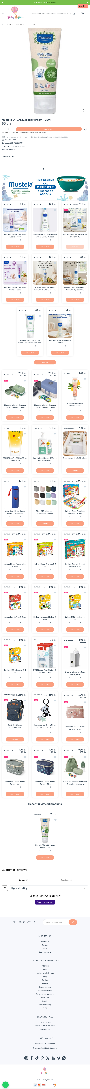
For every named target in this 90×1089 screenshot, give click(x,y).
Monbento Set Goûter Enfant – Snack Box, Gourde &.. (75, 783)
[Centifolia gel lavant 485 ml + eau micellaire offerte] (45, 443)
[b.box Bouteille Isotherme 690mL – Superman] (15, 496)
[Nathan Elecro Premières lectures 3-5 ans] (75, 496)
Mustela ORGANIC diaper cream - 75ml (45, 846)
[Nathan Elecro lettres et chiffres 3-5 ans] (75, 549)
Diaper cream (20, 146)
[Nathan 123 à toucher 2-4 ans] (75, 602)
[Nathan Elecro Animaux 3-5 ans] (45, 549)
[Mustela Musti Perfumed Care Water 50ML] (75, 220)
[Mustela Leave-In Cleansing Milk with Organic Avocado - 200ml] (75, 273)
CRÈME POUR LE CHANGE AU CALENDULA (15, 459)
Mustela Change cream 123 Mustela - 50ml (15, 288)
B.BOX (6, 481)
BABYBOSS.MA (69, 428)
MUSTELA (7, 204)
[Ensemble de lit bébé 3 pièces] (75, 443)
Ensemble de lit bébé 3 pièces (75, 458)
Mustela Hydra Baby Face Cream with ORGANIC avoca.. (30, 341)
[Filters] (5, 888)
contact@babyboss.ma (47, 1048)
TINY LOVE (38, 695)
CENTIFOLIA (38, 428)
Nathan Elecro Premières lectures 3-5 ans (75, 512)
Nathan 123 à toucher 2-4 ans (75, 618)
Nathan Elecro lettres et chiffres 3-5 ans (75, 565)
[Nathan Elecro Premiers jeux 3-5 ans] (15, 549)
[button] (2, 3)
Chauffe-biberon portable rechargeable (75, 673)
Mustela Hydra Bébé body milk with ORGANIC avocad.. (45, 288)
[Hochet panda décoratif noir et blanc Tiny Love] (45, 710)
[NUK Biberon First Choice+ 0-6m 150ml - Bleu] (45, 655)
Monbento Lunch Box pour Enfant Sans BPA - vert (15, 406)
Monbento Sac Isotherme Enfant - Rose (75, 728)
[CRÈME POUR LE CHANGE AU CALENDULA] (15, 443)
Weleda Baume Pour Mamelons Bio (75, 404)
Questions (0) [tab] (66, 880)
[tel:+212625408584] (87, 13)
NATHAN (67, 481)
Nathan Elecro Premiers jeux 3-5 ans (15, 565)
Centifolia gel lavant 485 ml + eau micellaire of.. (45, 459)
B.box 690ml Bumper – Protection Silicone (45, 512)
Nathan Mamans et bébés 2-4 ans (45, 618)
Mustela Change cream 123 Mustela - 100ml (15, 235)
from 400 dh (51, 3)
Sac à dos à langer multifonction (15, 726)
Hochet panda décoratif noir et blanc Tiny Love (45, 726)
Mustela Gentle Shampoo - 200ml (60, 341)
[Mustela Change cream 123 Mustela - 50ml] (15, 273)
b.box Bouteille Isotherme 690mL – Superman (15, 512)
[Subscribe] (72, 922)
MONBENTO (8, 374)
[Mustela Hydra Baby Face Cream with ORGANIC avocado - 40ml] (30, 326)
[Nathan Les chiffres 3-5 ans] (15, 602)
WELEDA (67, 373)
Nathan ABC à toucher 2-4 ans (15, 671)
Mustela (12, 150)
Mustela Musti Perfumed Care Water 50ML (75, 235)
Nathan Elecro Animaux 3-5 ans (45, 565)
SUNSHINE (8, 695)
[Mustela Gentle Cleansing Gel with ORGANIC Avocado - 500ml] (45, 220)
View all (45, 362)
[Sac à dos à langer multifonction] (15, 710)
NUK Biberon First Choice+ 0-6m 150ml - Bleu (45, 671)
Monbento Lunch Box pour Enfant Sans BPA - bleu (45, 406)
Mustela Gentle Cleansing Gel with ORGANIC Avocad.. (45, 235)
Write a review (45, 902)
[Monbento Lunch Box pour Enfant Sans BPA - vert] (15, 390)
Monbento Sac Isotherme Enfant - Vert (15, 783)
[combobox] (53, 13)
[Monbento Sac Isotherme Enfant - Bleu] (45, 767)
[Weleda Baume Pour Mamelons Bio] (75, 389)
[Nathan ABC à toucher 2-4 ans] (15, 655)
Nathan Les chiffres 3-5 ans (15, 617)
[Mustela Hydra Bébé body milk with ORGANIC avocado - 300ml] (45, 273)
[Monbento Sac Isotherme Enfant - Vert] (15, 767)
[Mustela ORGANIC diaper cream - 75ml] (45, 830)
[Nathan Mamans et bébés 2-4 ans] (45, 602)
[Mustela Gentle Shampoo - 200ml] (60, 326)
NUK (35, 640)
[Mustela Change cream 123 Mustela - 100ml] (15, 220)
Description (8, 157)
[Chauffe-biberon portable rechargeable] (75, 657)
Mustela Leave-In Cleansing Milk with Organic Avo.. (75, 288)
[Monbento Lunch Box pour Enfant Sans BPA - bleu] (45, 390)
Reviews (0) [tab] (23, 880)
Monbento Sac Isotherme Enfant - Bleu (45, 783)
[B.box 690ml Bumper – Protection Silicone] (45, 496)
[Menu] (3, 14)
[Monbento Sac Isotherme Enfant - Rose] (75, 712)
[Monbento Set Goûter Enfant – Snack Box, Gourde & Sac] (75, 767)
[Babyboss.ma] (15, 13)
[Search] (74, 13)
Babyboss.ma (48, 1080)
